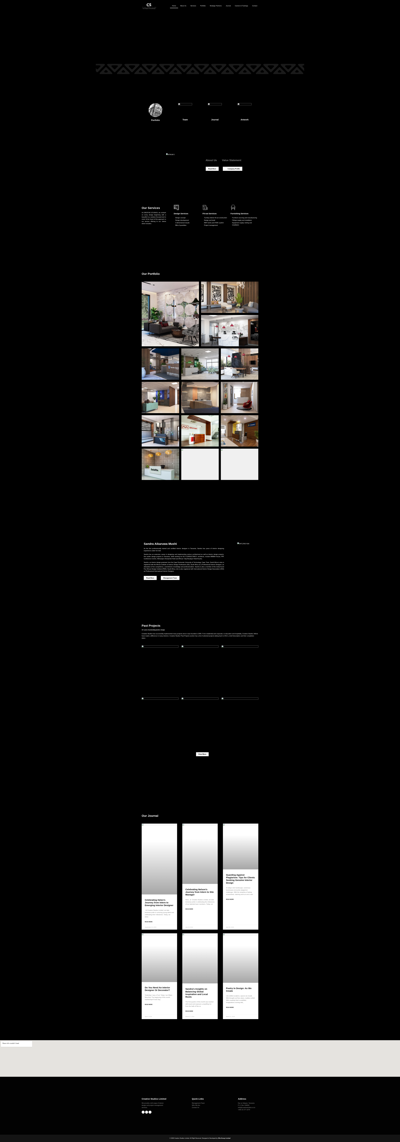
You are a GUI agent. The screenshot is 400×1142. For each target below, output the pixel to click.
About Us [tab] (211, 160)
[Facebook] (146, 1112)
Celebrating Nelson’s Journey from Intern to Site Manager (199, 892)
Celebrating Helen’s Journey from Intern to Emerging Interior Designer (159, 902)
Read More (148, 922)
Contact (254, 6)
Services (193, 6)
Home (174, 6)
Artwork (245, 120)
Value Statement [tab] (231, 160)
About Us (183, 6)
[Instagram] (143, 1112)
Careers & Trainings (241, 6)
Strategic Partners (216, 6)
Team (185, 120)
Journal (228, 6)
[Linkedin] (150, 1112)
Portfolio (203, 6)
